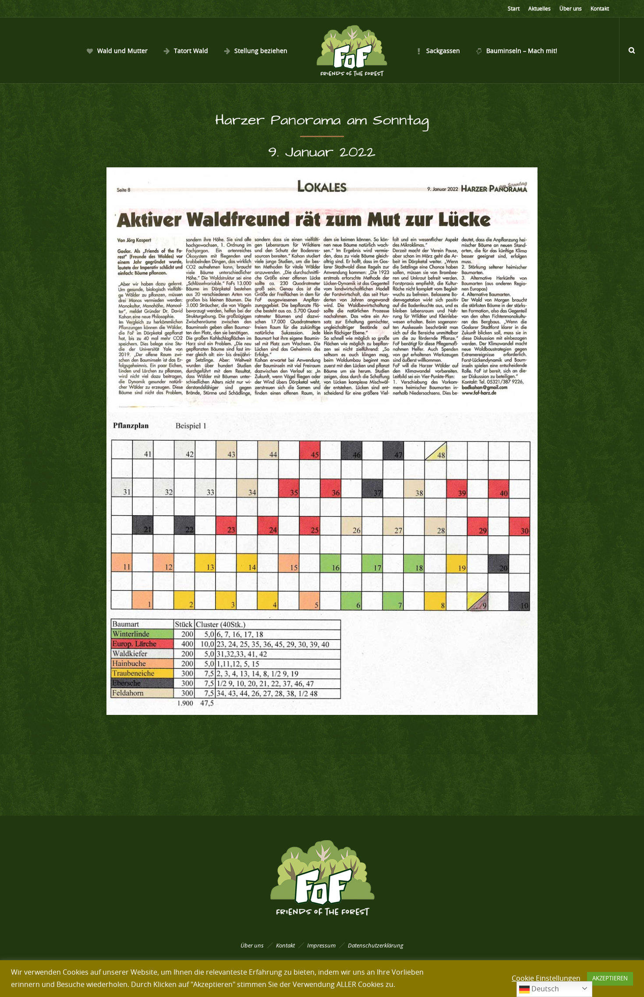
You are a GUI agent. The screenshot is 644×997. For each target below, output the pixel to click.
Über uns (570, 8)
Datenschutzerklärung (375, 945)
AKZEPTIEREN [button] (610, 979)
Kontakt (600, 8)
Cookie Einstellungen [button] (546, 978)
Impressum (321, 945)
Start (514, 8)
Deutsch (544, 989)
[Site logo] (351, 50)
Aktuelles (539, 8)
